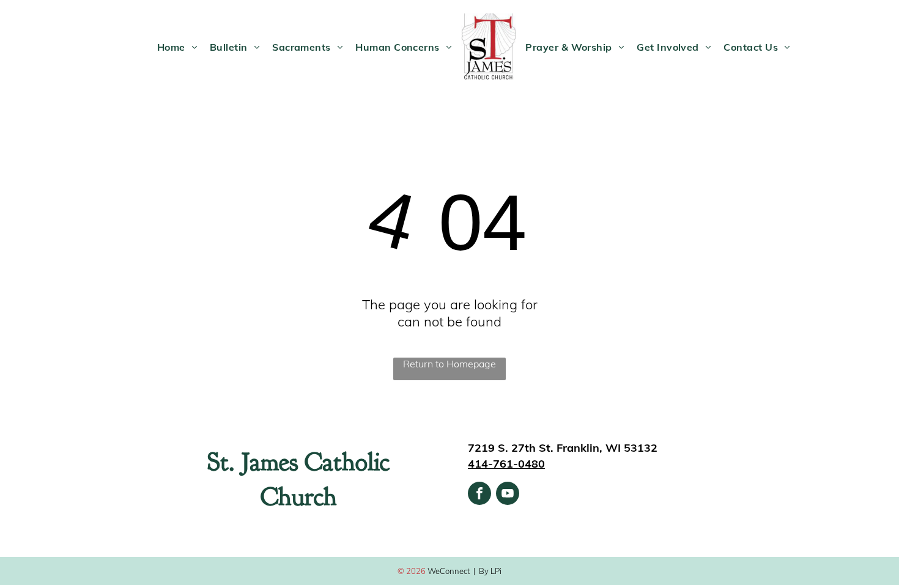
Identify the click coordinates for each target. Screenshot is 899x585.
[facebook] (479, 495)
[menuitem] (177, 47)
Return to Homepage (449, 364)
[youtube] (507, 495)
